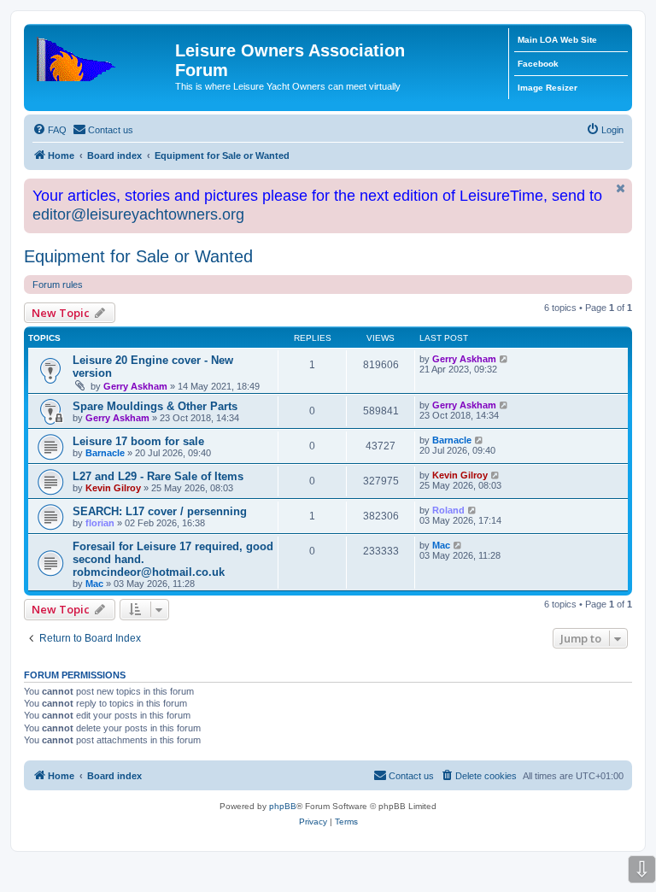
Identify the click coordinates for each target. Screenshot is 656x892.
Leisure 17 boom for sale (138, 441)
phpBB (282, 806)
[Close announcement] (621, 188)
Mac (94, 583)
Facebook (538, 63)
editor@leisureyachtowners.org (138, 214)
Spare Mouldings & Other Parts (155, 406)
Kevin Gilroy (113, 488)
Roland (448, 510)
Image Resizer (547, 87)
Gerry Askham (135, 386)
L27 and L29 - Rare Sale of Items (158, 476)
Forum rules (57, 284)
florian (99, 523)
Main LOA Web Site (557, 39)
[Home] (101, 55)
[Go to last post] (504, 359)
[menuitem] (49, 130)
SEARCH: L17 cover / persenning (160, 511)
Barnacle (105, 453)
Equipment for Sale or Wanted (138, 256)
